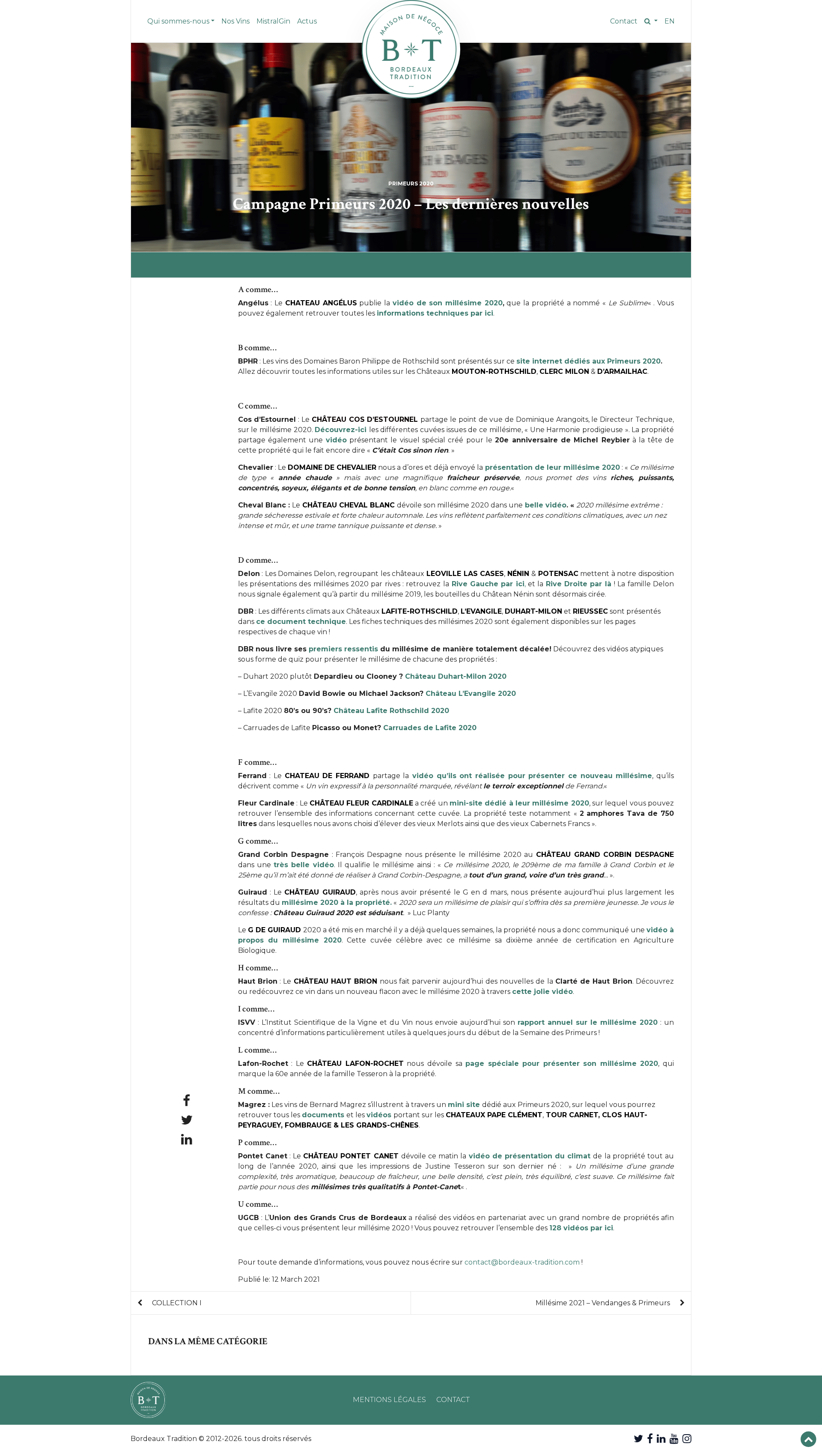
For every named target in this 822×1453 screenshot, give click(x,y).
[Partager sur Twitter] (187, 1120)
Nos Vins (235, 21)
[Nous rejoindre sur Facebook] (650, 1438)
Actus (307, 21)
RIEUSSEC (590, 611)
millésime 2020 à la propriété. (337, 902)
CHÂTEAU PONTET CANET (350, 1156)
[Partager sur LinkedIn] (186, 1139)
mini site (464, 1105)
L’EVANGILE (481, 611)
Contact (623, 21)
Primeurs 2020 (411, 183)
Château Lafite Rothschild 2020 (391, 711)
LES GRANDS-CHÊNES (379, 1125)
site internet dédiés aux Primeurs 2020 (588, 361)
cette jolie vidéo (542, 992)
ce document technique (301, 622)
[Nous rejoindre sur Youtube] (674, 1438)
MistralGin (273, 21)
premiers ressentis (343, 649)
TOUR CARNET (572, 1115)
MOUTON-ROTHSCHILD (494, 371)
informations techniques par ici (435, 313)
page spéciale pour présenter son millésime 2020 (561, 1063)
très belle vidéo (304, 865)
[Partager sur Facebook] (186, 1101)
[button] (651, 21)
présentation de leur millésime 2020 (551, 467)
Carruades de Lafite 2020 (430, 728)
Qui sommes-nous (178, 21)
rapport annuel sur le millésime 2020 (588, 1022)
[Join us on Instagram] (686, 1438)
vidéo (336, 440)
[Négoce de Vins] (411, 49)
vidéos (378, 1115)
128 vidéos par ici (581, 1228)
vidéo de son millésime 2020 (448, 303)
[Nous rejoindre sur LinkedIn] (661, 1438)
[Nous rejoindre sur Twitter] (638, 1438)
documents (323, 1115)
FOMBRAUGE (308, 1125)
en (669, 21)
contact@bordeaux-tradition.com (522, 1262)
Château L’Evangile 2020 (471, 693)
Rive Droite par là (578, 584)
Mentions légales (389, 1400)
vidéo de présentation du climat (530, 1156)
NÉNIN (518, 574)
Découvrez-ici (340, 430)
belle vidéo (545, 505)
